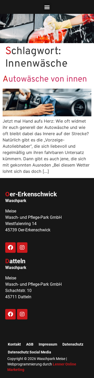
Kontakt (14, 344)
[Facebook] (10, 247)
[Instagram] (22, 247)
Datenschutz (72, 344)
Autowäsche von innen (45, 79)
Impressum (48, 344)
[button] (47, 7)
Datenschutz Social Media (29, 352)
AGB (29, 344)
